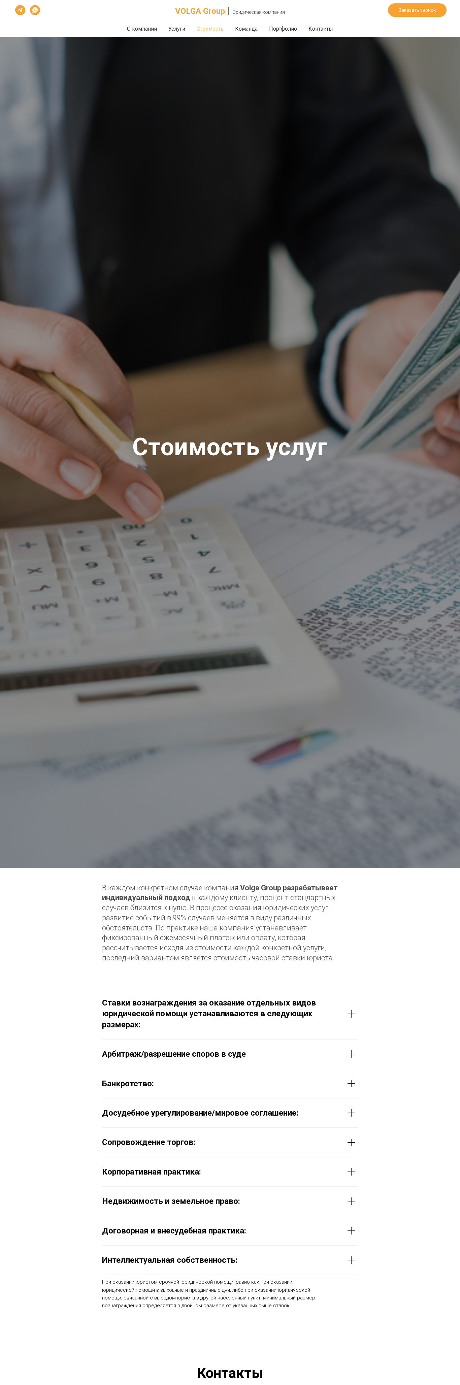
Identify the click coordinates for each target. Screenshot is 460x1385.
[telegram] (20, 10)
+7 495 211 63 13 (347, 10)
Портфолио (283, 29)
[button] (417, 10)
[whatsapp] (35, 10)
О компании (142, 29)
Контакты (320, 29)
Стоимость (210, 29)
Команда (246, 29)
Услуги (176, 29)
